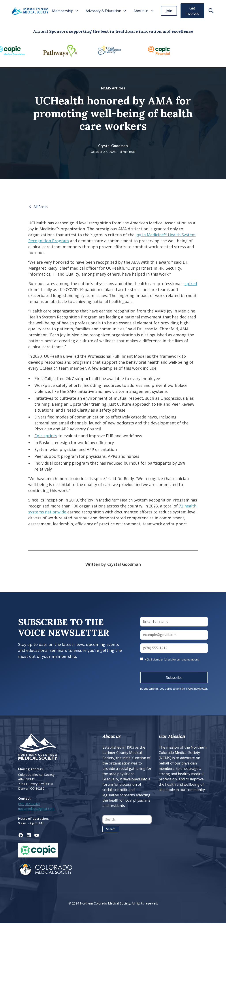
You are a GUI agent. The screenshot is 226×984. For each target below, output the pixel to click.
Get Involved (192, 11)
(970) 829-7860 (29, 804)
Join (169, 10)
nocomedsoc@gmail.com (36, 808)
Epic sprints (45, 435)
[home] (30, 11)
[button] (65, 10)
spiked (191, 283)
